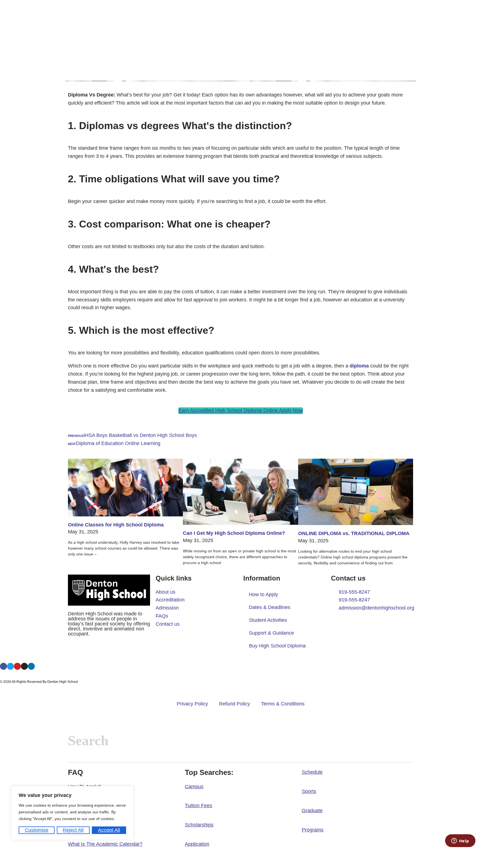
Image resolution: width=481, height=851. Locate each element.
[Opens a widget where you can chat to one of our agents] (460, 841)
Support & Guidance (271, 633)
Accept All (109, 830)
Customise (36, 830)
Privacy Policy (192, 704)
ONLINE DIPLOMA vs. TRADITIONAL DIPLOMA (353, 533)
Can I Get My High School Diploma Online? (234, 533)
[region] (72, 813)
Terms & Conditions (283, 704)
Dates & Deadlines (269, 607)
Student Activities (268, 620)
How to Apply (263, 594)
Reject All (73, 830)
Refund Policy (234, 704)
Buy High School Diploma (277, 646)
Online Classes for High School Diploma (116, 525)
